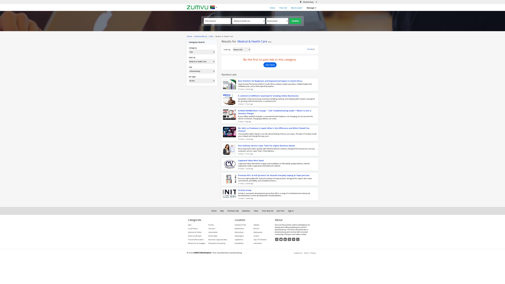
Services (211, 228)
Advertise (246, 211)
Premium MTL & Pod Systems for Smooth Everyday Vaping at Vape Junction (273, 175)
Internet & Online (195, 232)
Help (222, 211)
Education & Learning (216, 243)
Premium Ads (233, 211)
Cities (272, 7)
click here (270, 64)
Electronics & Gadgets (196, 243)
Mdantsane (239, 228)
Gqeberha (239, 239)
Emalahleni (239, 243)
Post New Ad (267, 211)
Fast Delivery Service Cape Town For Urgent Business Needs (266, 145)
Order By (227, 50)
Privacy (313, 253)
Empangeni (239, 236)
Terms (306, 253)
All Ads (309, 49)
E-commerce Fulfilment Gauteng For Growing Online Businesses (268, 95)
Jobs (211, 36)
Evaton (256, 236)
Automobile (213, 232)
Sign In (291, 211)
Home (189, 36)
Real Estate (212, 236)
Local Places (193, 228)
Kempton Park (240, 225)
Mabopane (258, 232)
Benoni (256, 228)
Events (211, 225)
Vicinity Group (244, 190)
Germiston (258, 243)
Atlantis (256, 225)
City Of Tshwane (260, 239)
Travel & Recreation (196, 239)
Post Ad (283, 7)
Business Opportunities (217, 239)
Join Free (280, 211)
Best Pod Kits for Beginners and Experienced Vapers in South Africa (270, 81)
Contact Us (298, 253)
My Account (296, 7)
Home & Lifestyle (194, 236)
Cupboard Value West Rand (251, 160)
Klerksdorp (239, 232)
